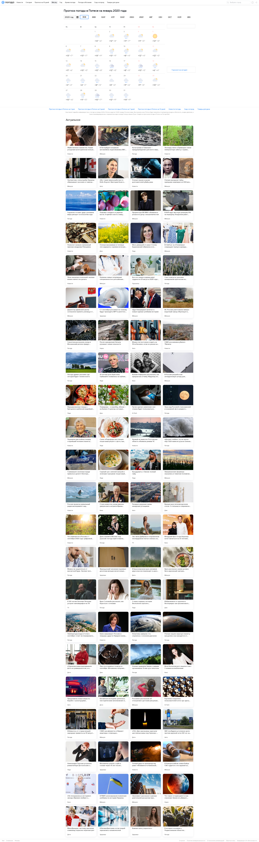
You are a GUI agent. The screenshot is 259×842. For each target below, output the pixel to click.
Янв (84, 17)
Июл (141, 17)
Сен (160, 17)
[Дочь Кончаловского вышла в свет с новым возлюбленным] (178, 659)
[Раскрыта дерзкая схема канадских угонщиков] (146, 497)
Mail (3, 840)
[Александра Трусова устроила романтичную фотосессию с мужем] (81, 756)
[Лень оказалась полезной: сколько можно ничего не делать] (81, 270)
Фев (94, 17)
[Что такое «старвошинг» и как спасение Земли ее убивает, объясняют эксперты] (178, 789)
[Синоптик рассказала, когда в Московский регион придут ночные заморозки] (81, 335)
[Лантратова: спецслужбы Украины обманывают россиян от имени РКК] (81, 173)
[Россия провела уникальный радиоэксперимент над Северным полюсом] (81, 497)
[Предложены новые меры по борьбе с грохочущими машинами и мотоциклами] (81, 692)
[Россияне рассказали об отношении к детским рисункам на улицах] (146, 692)
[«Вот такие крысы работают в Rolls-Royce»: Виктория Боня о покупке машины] (113, 173)
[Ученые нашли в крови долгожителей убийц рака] (146, 173)
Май (122, 17)
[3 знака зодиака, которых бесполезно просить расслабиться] (146, 594)
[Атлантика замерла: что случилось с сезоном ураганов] (146, 627)
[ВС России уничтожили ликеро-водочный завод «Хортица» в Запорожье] (178, 303)
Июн (132, 17)
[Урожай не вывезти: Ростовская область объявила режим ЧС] (146, 432)
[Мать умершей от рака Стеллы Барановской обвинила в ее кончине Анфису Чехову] (146, 238)
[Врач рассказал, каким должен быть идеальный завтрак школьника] (178, 562)
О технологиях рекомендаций (215, 840)
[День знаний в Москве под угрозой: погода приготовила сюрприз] (113, 530)
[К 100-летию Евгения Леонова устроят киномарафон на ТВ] (81, 594)
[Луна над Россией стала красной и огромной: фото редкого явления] (178, 400)
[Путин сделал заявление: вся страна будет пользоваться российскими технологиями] (146, 400)
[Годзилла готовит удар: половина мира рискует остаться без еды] (81, 205)
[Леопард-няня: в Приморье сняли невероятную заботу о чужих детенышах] (178, 141)
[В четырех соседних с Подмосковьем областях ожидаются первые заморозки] (178, 821)
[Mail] (3, 2)
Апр (113, 17)
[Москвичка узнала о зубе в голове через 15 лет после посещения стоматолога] (113, 756)
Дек (189, 17)
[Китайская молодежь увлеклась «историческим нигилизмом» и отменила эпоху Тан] (113, 692)
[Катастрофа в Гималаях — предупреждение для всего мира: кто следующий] (146, 141)
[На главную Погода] (9, 2)
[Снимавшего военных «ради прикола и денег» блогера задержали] (81, 465)
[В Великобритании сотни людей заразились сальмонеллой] (113, 821)
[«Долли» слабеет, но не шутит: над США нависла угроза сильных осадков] (178, 432)
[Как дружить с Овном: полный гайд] (146, 465)
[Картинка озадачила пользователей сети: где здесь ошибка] (178, 692)
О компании (9, 840)
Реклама (17, 840)
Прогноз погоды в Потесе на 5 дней (91, 109)
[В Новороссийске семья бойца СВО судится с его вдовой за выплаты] (178, 756)
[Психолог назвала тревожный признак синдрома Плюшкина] (81, 238)
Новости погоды (175, 109)
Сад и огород (189, 109)
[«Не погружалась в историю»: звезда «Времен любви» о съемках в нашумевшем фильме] (81, 789)
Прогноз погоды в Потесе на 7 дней (121, 109)
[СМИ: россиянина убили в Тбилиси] (178, 335)
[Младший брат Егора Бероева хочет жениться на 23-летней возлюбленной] (178, 530)
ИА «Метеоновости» (251, 840)
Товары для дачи (203, 109)
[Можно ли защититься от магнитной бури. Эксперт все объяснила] (81, 562)
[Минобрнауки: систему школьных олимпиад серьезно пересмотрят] (81, 821)
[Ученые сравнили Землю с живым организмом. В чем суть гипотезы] (146, 659)
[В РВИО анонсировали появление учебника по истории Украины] (113, 789)
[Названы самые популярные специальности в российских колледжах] (113, 270)
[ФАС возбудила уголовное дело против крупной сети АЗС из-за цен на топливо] (178, 724)
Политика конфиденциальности (196, 840)
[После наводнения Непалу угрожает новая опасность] (113, 335)
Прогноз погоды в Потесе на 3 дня (62, 109)
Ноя (179, 17)
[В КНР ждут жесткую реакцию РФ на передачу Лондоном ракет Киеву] (178, 205)
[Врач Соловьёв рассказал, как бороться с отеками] (113, 594)
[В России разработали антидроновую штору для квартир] (178, 367)
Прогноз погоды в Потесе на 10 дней (151, 109)
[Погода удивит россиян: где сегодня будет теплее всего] (81, 367)
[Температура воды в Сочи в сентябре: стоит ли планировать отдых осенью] (81, 627)
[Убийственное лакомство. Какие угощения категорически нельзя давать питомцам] (81, 141)
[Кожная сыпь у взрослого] (146, 821)
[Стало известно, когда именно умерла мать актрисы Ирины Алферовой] (113, 497)
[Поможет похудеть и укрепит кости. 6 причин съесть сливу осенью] (113, 205)
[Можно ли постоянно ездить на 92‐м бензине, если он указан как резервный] (146, 335)
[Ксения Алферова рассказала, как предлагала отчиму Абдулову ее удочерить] (146, 367)
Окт (170, 17)
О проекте (182, 840)
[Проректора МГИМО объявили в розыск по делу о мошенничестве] (146, 205)
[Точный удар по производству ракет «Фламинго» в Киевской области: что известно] (146, 756)
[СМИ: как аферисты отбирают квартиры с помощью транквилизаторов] (113, 724)
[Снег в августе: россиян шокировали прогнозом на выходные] (178, 270)
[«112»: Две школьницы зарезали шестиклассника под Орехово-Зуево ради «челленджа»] (146, 724)
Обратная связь (230, 840)
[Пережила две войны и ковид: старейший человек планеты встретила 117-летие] (81, 432)
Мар (103, 17)
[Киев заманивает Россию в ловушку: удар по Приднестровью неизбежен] (113, 627)
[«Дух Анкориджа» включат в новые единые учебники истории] (146, 303)
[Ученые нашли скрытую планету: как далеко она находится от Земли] (178, 627)
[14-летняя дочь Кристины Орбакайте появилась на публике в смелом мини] (113, 367)
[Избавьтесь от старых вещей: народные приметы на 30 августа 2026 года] (81, 724)
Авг (150, 17)
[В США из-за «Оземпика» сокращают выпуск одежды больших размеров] (178, 238)
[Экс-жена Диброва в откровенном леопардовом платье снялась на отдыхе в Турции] (146, 530)
